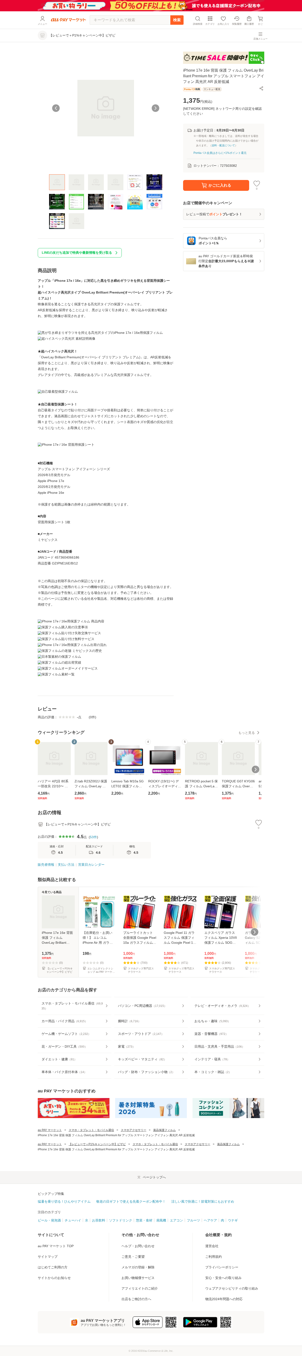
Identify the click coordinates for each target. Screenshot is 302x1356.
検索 (177, 20)
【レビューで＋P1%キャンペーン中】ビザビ (97, 1144)
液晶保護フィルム (164, 1130)
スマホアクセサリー (133, 1130)
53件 (93, 837)
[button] (261, 88)
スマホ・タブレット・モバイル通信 (91, 1130)
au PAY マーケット (50, 1130)
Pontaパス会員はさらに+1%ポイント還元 (220, 153)
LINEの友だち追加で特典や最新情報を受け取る (77, 252)
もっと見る (246, 733)
